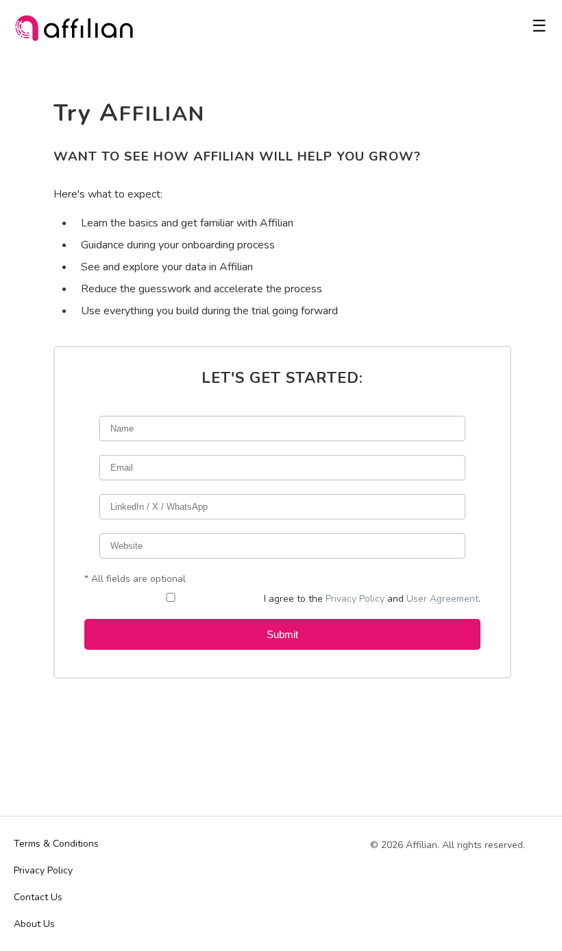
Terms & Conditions (56, 843)
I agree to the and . (372, 598)
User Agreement (442, 598)
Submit (282, 634)
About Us (34, 923)
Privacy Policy (355, 598)
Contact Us (38, 897)
